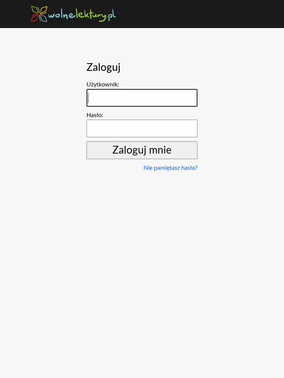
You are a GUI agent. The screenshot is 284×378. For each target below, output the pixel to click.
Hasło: (95, 115)
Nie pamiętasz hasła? (170, 168)
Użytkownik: (103, 84)
